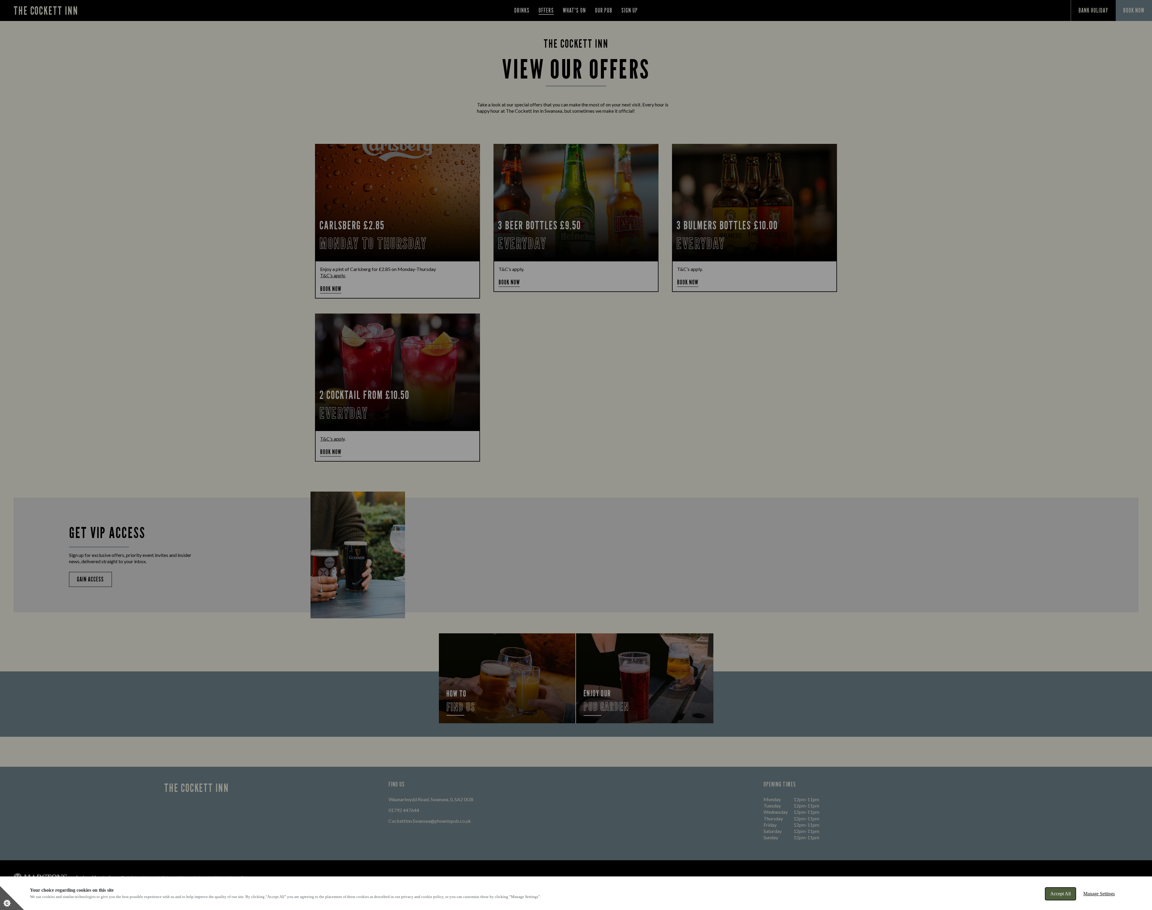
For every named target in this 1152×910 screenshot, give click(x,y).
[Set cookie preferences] (12, 898)
